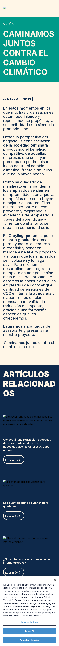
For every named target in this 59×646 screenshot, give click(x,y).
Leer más (11, 460)
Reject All (29, 631)
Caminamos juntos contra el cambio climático (28, 344)
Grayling (5, 8)
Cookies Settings (29, 622)
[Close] (55, 580)
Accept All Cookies (29, 640)
